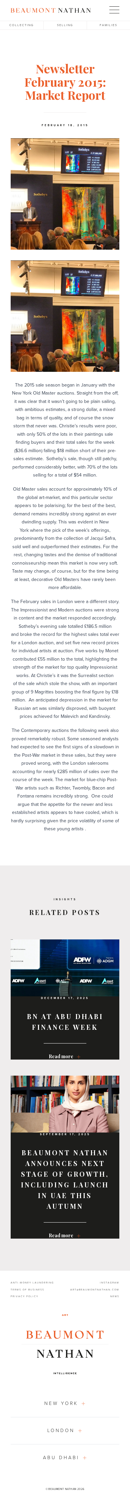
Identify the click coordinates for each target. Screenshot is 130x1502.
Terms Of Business (27, 1289)
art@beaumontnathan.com (94, 1289)
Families (108, 25)
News (114, 1296)
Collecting (21, 25)
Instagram (109, 1282)
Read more (61, 1057)
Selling (65, 25)
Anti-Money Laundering (32, 1282)
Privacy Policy (24, 1296)
